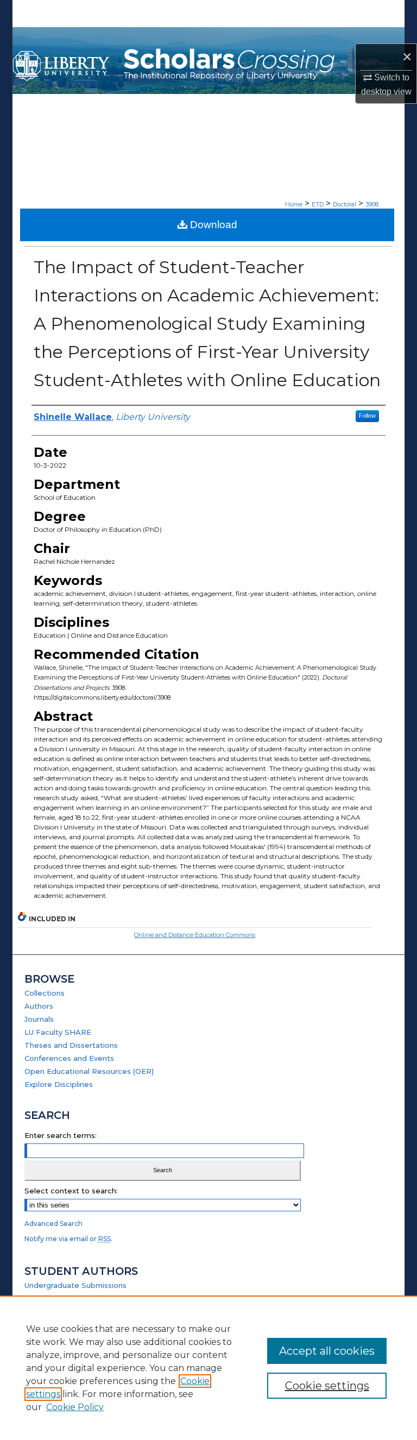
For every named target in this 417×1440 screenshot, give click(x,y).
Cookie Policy (75, 1407)
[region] (208, 1368)
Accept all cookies (327, 1350)
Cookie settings (327, 1385)
